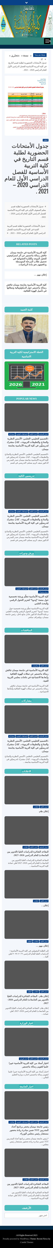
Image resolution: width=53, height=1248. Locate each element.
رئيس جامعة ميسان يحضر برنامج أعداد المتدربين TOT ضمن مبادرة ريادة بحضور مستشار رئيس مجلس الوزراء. (29, 1130)
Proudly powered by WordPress (16, 1239)
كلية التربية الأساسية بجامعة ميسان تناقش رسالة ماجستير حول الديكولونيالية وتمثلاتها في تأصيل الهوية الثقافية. (26, 287)
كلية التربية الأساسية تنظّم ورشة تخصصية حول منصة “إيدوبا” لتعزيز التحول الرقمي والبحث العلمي (28, 600)
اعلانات (36, 807)
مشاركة (11, 434)
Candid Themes (26, 1242)
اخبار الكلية (33, 434)
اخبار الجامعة (43, 847)
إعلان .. (44, 905)
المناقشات (26, 630)
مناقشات (35, 666)
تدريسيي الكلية (26, 475)
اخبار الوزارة (26, 1023)
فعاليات (11, 1122)
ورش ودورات (26, 553)
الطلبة (46, 140)
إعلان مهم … (40, 274)
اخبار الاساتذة (43, 434)
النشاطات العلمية (22, 434)
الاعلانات (26, 771)
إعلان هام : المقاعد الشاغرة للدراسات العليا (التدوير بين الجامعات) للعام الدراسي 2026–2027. (27, 999)
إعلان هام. (43, 811)
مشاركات (26, 700)
